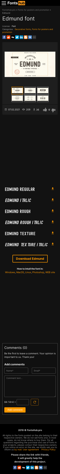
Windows (10, 272)
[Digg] (13, 37)
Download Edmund (30, 259)
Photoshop (38, 272)
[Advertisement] (30, 149)
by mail (18, 449)
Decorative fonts (23, 29)
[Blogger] (26, 37)
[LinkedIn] (21, 37)
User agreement (31, 449)
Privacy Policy (48, 449)
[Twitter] (17, 37)
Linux (28, 272)
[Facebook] (4, 37)
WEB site (50, 272)
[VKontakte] (30, 37)
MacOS (20, 272)
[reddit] (8, 37)
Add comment (14, 410)
